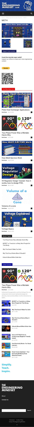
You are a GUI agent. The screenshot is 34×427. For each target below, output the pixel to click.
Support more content (9, 51)
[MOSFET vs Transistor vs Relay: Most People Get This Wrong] (6, 303)
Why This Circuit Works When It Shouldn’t (14, 253)
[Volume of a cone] (17, 196)
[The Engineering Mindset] (17, 5)
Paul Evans (4, 112)
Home (3, 17)
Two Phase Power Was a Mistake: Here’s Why (15, 240)
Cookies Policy (19, 420)
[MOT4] (17, 37)
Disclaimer (12, 420)
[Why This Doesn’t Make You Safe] (6, 312)
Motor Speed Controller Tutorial (14, 17)
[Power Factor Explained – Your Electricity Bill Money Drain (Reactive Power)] (6, 354)
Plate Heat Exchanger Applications (16, 110)
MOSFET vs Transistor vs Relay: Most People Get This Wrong (16, 244)
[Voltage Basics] (17, 219)
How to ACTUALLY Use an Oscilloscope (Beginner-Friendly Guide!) (21, 336)
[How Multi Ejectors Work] (17, 148)
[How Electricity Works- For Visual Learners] (6, 346)
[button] (3, 13)
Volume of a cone (9, 206)
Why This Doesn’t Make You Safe (12, 249)
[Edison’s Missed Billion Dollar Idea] (6, 329)
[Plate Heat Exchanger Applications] (17, 100)
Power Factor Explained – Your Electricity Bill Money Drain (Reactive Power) (20, 353)
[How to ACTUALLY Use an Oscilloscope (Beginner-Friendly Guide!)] (6, 337)
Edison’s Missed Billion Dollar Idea (12, 257)
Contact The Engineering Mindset (17, 421)
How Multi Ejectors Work (12, 158)
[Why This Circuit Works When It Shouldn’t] (6, 320)
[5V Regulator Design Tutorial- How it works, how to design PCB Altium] (17, 171)
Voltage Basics (8, 229)
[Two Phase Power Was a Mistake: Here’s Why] (17, 123)
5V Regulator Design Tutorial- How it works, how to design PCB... (16, 182)
